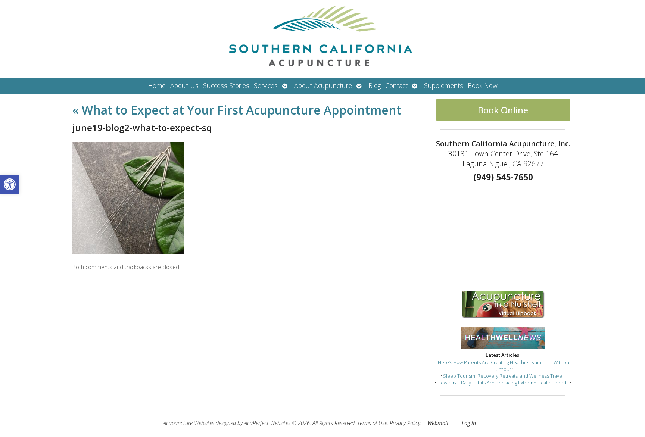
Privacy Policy (405, 423)
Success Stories (226, 85)
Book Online (503, 110)
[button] (9, 184)
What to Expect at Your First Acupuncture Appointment (236, 110)
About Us (184, 85)
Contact (396, 85)
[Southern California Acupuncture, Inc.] (322, 39)
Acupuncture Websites (188, 423)
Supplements (443, 85)
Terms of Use (372, 423)
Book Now (483, 85)
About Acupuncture (323, 85)
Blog (374, 85)
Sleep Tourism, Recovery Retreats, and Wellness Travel (503, 375)
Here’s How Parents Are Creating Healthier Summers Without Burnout (504, 365)
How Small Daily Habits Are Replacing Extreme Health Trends (502, 382)
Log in (469, 423)
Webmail (437, 423)
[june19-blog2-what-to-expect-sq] (128, 252)
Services (266, 85)
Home (157, 85)
